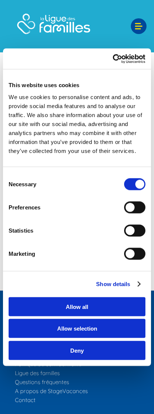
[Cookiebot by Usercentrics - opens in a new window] (112, 59)
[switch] (134, 207)
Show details (113, 284)
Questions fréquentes (42, 382)
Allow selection (77, 328)
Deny (77, 350)
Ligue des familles (37, 373)
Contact (25, 400)
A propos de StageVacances (51, 391)
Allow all (77, 306)
